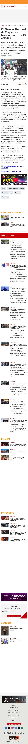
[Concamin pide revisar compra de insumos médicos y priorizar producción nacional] (5, 273)
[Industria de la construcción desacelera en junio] (5, 314)
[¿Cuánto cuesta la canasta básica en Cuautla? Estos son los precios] (5, 518)
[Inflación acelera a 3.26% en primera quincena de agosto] (5, 407)
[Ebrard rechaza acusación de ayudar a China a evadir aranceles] (5, 539)
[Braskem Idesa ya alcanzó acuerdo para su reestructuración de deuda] (5, 250)
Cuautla (17, 192)
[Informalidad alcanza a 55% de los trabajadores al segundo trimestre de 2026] (5, 332)
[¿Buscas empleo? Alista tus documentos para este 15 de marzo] (5, 224)
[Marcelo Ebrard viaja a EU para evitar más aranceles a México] (5, 370)
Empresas (5, 197)
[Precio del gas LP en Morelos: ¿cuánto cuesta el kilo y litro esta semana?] (5, 525)
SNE (3, 188)
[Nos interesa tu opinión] (14, 699)
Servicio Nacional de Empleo (16, 188)
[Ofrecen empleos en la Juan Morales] (5, 217)
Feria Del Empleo (7, 192)
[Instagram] (12, 728)
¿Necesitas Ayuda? (14, 724)
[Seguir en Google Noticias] (25, 84)
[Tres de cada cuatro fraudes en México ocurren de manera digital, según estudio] (5, 532)
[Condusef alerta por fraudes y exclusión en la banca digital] (5, 295)
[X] (9, 728)
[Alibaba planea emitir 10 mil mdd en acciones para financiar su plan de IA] (5, 426)
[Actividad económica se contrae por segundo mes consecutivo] (5, 389)
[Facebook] (6, 728)
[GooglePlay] (22, 728)
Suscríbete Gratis (14, 616)
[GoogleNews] (15, 728)
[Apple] (19, 728)
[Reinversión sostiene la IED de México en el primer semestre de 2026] (5, 351)
